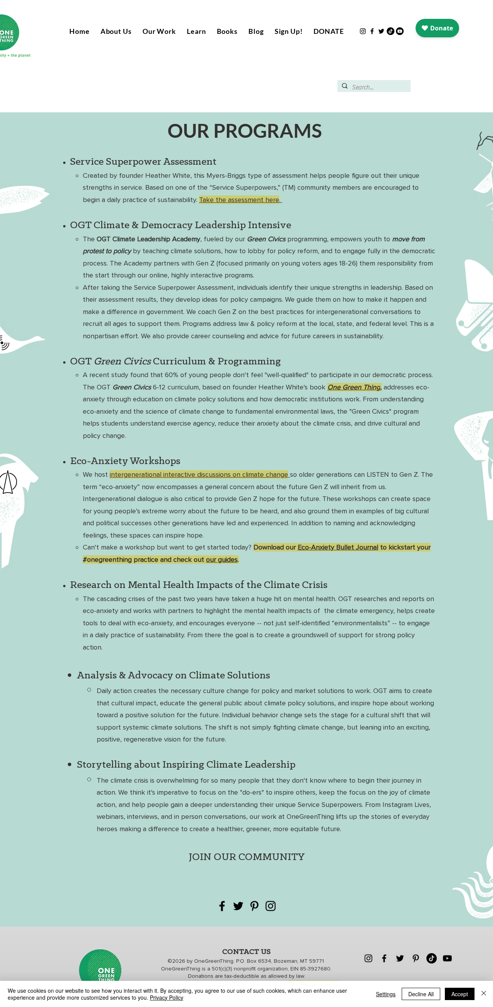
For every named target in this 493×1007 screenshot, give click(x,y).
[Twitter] (381, 31)
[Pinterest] (254, 906)
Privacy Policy (166, 997)
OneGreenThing (213, 961)
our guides (222, 559)
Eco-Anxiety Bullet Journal (338, 547)
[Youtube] (400, 31)
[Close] (483, 994)
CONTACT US (246, 952)
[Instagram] (363, 31)
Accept (459, 994)
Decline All (421, 994)
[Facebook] (372, 31)
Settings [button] (386, 994)
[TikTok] (390, 31)
